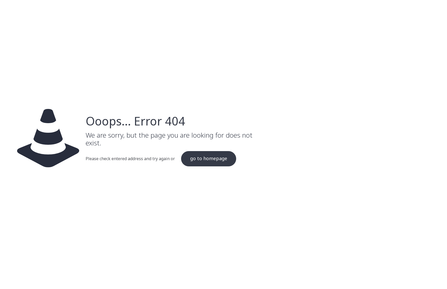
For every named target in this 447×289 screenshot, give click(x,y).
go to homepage (208, 158)
